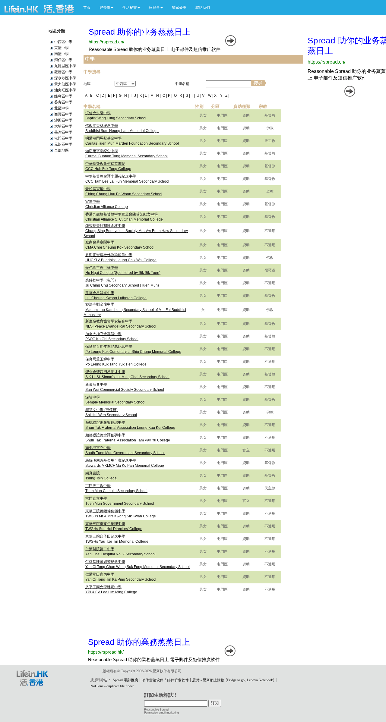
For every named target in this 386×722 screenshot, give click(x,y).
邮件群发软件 (178, 680)
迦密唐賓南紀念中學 (101, 151)
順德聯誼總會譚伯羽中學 (105, 435)
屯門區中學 (63, 138)
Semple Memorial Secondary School (115, 402)
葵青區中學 (63, 102)
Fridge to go (236, 680)
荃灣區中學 (63, 132)
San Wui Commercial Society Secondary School (124, 390)
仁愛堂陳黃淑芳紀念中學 (105, 562)
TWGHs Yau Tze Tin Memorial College (116, 541)
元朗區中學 (63, 144)
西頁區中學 (63, 114)
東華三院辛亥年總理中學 (105, 524)
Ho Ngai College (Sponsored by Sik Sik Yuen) (122, 273)
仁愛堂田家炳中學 (99, 574)
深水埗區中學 (65, 78)
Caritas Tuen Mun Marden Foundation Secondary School (132, 143)
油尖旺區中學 (65, 90)
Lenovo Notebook (260, 680)
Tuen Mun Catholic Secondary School (116, 491)
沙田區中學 (63, 120)
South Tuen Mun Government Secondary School (125, 453)
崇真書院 (92, 473)
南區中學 (61, 54)
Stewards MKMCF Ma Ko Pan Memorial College (124, 465)
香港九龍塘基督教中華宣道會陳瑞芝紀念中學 (121, 214)
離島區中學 (63, 96)
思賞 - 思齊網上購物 (208, 680)
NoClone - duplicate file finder (112, 686)
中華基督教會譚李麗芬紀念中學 (110, 176)
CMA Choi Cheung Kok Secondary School (119, 247)
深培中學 (92, 397)
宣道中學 (92, 201)
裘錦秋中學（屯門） (101, 280)
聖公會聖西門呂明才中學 (105, 372)
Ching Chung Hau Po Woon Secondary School (123, 194)
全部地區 (61, 150)
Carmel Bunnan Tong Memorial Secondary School (126, 156)
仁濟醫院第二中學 (99, 549)
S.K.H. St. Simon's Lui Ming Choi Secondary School (127, 377)
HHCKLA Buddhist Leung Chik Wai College (121, 260)
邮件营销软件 (152, 680)
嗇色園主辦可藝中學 (101, 267)
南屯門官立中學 (98, 448)
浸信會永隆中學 (98, 113)
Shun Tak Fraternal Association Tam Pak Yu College (127, 440)
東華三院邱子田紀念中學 (105, 536)
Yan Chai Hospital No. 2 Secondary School (120, 554)
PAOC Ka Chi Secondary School (111, 339)
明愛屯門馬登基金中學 (103, 138)
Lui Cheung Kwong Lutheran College (116, 298)
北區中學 (61, 108)
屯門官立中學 (96, 498)
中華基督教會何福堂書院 (105, 164)
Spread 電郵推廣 (125, 680)
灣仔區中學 (63, 60)
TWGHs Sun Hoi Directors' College (113, 529)
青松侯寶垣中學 (98, 189)
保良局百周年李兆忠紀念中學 (108, 346)
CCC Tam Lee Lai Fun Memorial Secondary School (127, 181)
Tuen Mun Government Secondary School (119, 503)
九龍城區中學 (65, 66)
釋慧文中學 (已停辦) (101, 410)
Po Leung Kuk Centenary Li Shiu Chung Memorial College (133, 352)
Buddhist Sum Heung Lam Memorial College (122, 131)
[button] (106, 7)
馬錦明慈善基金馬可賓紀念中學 (110, 460)
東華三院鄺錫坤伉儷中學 (105, 511)
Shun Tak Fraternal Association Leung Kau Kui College (130, 427)
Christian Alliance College (106, 207)
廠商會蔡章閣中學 (99, 242)
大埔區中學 (63, 126)
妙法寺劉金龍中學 (99, 304)
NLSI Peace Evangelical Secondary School (120, 326)
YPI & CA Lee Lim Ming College (111, 592)
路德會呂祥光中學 (99, 293)
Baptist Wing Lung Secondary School (115, 118)
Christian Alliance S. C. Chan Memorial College (124, 219)
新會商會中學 (96, 384)
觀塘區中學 (63, 72)
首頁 (86, 7)
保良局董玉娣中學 (99, 359)
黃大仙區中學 (65, 84)
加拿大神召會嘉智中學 (103, 334)
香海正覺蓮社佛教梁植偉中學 (108, 255)
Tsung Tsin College (101, 478)
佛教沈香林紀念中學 (101, 126)
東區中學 (61, 48)
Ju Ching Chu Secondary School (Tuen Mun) (122, 285)
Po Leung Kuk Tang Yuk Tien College (116, 364)
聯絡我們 (202, 7)
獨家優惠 (179, 7)
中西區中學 (63, 42)
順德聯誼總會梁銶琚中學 (105, 422)
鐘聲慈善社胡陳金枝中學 (105, 226)
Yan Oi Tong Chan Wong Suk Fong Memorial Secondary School (137, 567)
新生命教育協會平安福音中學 (108, 321)
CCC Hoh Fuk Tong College (108, 169)
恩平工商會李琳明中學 (103, 587)
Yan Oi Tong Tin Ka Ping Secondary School (120, 579)
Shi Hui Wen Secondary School (111, 415)
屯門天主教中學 (98, 486)
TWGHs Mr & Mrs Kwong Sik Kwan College (120, 516)
